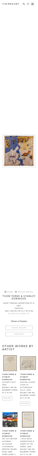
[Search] (24, 4)
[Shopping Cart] (28, 4)
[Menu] (32, 4)
